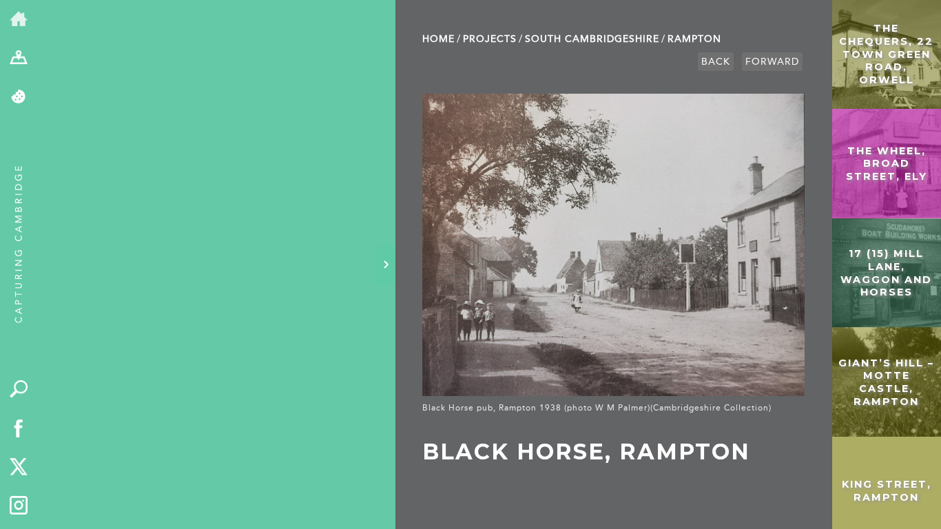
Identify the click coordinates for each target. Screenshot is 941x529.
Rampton (694, 39)
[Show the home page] (19, 19)
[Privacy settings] (19, 97)
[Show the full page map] (19, 59)
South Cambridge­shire (592, 39)
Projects (490, 39)
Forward (772, 62)
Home (438, 39)
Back (715, 62)
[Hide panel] (385, 264)
